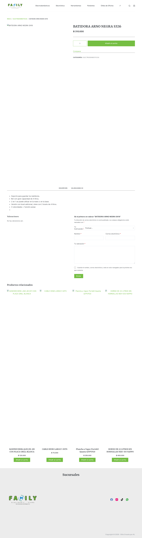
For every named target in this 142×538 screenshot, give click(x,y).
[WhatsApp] (127, 499)
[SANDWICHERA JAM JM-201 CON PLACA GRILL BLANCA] (22, 367)
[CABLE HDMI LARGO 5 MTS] (54, 367)
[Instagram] (116, 499)
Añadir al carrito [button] (22, 460)
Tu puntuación (79, 228)
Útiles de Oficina (107, 6)
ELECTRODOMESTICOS (91, 57)
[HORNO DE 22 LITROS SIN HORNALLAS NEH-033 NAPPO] (120, 367)
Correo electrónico (113, 234)
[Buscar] (129, 6)
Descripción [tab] (63, 188)
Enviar (78, 276)
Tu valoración (79, 244)
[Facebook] (111, 499)
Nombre (77, 234)
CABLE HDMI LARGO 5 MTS (54, 449)
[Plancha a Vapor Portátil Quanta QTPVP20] (87, 367)
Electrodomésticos (43, 6)
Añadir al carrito (111, 43)
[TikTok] (122, 499)
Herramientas (76, 6)
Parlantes (91, 6)
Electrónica (60, 6)
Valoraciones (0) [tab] (77, 188)
